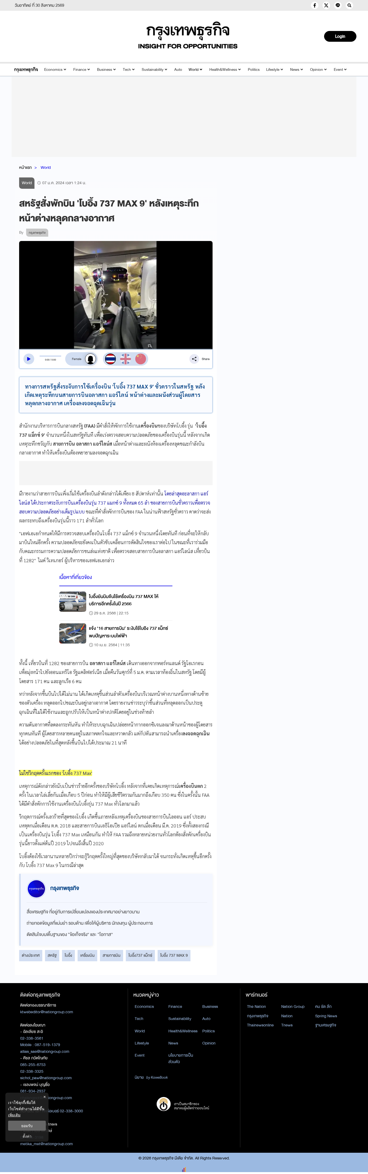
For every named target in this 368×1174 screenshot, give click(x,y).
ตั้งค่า (27, 1136)
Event (338, 69)
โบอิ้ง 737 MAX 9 (174, 955)
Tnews (287, 1025)
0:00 (47, 360)
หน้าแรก (25, 167)
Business (104, 69)
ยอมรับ (27, 1125)
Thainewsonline (260, 1025)
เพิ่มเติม (14, 1114)
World (194, 69)
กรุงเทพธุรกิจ (257, 1015)
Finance (79, 69)
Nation (287, 1015)
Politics (254, 69)
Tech (127, 69)
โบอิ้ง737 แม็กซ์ (140, 955)
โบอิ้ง (68, 955)
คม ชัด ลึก (323, 1006)
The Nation (256, 1006)
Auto (178, 69)
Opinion (316, 69)
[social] (314, 5)
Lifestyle (272, 69)
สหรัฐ (52, 955)
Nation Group (292, 1006)
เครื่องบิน (87, 955)
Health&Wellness (223, 69)
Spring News (326, 1015)
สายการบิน (111, 955)
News (294, 69)
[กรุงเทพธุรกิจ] (26, 69)
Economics (53, 69)
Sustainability (153, 69)
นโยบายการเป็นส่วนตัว (180, 1058)
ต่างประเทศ (31, 955)
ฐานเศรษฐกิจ (325, 1025)
